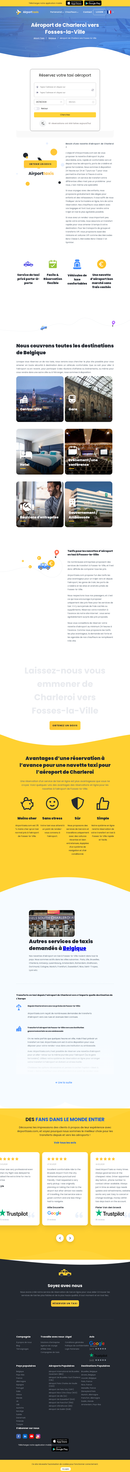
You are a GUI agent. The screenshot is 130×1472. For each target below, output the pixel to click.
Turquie (19, 1424)
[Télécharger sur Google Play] (92, 3)
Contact (87, 12)
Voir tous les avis (65, 1142)
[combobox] (57, 87)
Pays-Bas (20, 1374)
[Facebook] (18, 1436)
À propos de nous (24, 1342)
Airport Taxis (39, 38)
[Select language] (110, 12)
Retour (44, 108)
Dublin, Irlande (87, 1401)
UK (17, 1401)
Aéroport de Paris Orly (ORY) (61, 1389)
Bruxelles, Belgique (89, 1371)
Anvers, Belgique (88, 1374)
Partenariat (56, 12)
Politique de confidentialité (77, 1345)
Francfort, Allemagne (90, 1398)
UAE (17, 1404)
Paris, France (86, 1381)
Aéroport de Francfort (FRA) (61, 1402)
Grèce (19, 1394)
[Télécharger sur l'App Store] (74, 3)
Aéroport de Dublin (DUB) (60, 1409)
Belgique (52, 38)
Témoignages (22, 1349)
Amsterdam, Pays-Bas (91, 1404)
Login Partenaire (72, 1349)
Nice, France (86, 1384)
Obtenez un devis (65, 725)
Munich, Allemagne (89, 1394)
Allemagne (21, 1381)
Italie (18, 1391)
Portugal (20, 1388)
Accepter (65, 1469)
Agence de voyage (49, 1345)
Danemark (21, 1417)
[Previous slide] (60, 1238)
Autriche (20, 1408)
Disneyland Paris (88, 1391)
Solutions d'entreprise (50, 1342)
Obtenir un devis (40, 164)
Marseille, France (88, 1388)
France (19, 1378)
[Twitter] (25, 1436)
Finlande (20, 1421)
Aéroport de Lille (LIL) (58, 1396)
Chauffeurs (71, 12)
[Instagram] (38, 1436)
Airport (31, 12)
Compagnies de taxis (50, 1352)
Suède (19, 1414)
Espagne (20, 1384)
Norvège (20, 1411)
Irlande (19, 1398)
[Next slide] (70, 1238)
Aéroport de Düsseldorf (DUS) (62, 1399)
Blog (18, 1345)
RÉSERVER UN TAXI (65, 1303)
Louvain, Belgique (88, 1378)
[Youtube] (31, 1436)
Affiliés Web (46, 1349)
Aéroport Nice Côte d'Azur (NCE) (63, 1392)
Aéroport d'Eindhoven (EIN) (60, 1406)
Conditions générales (74, 1342)
